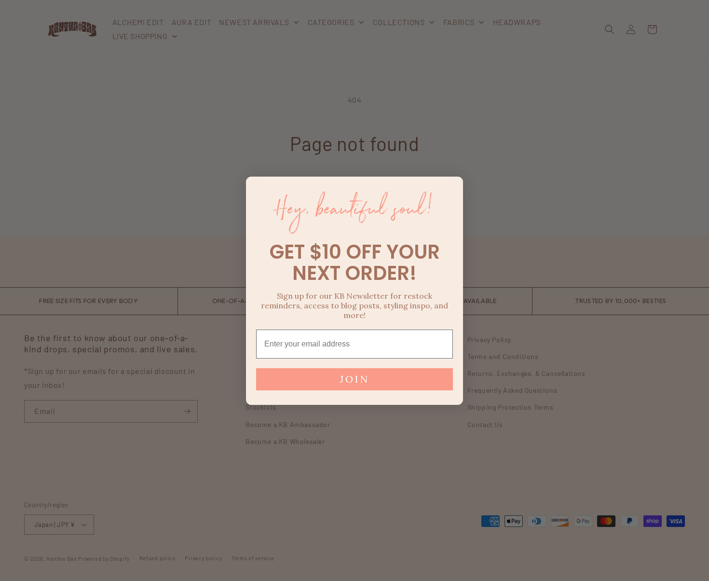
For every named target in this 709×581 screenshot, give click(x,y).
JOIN (354, 379)
